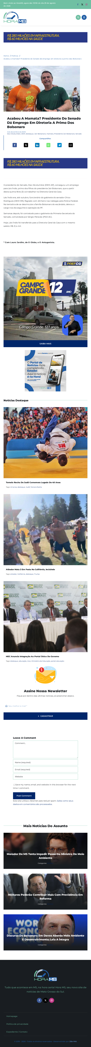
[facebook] (78, 4)
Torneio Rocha (36, 487)
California (21, 574)
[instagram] (86, 4)
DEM (23, 134)
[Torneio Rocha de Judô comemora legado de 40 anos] (45, 409)
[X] (26, 145)
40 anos (13, 487)
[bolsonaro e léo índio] (42, 67)
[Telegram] (59, 145)
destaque (30, 134)
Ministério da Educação (41, 661)
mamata (50, 134)
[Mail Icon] (45, 970)
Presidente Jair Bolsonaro (64, 134)
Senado (78, 134)
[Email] (70, 145)
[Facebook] (14, 145)
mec (29, 661)
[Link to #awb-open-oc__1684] (84, 17)
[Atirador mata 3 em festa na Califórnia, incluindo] (45, 496)
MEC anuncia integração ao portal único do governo (32, 656)
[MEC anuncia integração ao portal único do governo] (45, 583)
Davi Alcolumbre (14, 134)
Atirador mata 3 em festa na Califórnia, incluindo (30, 569)
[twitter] (82, 4)
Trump (37, 574)
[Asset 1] (15, 12)
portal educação (57, 661)
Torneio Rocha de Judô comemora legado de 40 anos (33, 482)
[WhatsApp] (48, 145)
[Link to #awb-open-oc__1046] (78, 17)
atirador (13, 574)
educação (23, 661)
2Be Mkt (73, 1041)
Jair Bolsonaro (40, 134)
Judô (28, 487)
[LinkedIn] (37, 145)
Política (50, 863)
